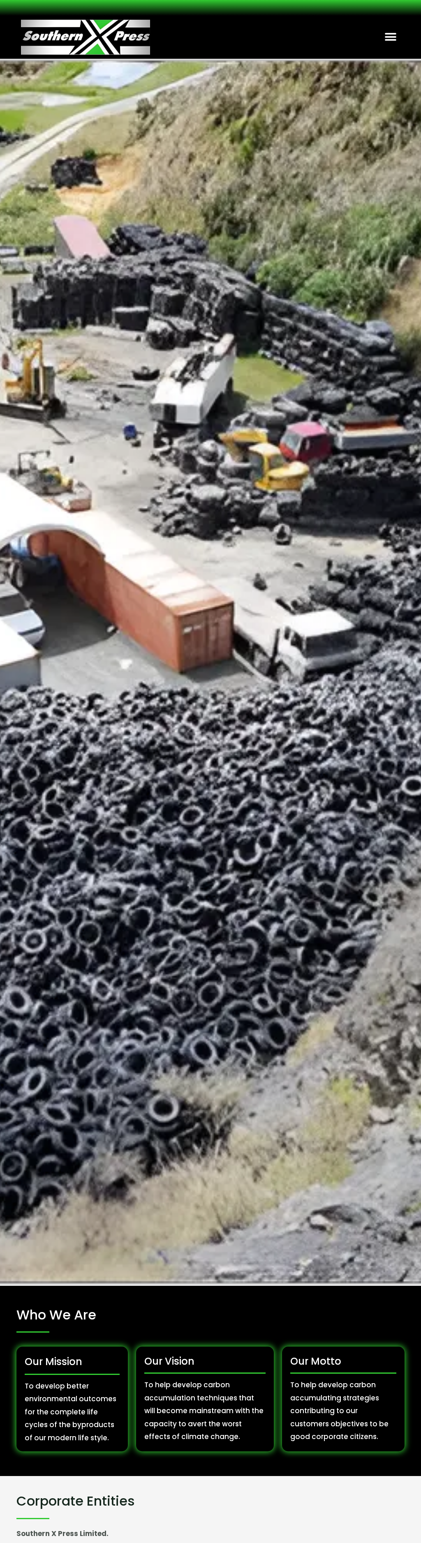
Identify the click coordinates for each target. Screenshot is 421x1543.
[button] (391, 37)
